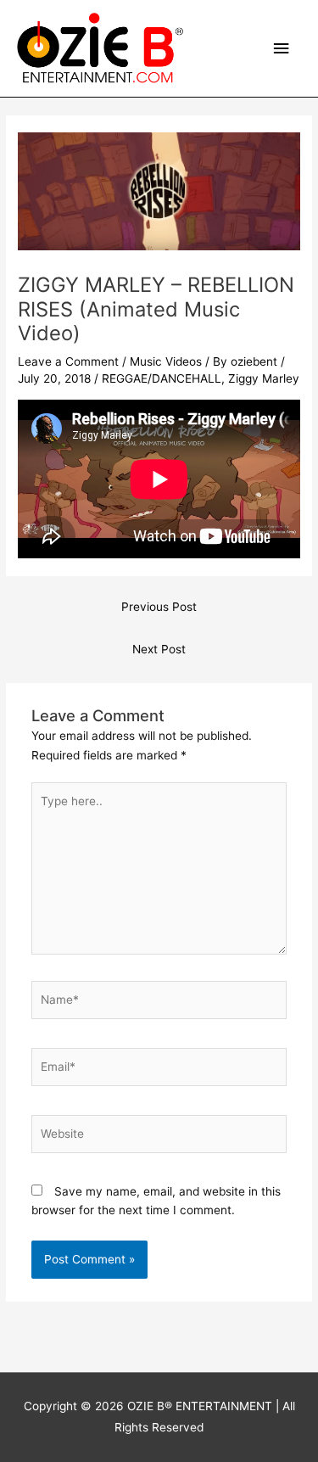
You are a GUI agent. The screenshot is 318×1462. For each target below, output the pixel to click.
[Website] (159, 1137)
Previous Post (159, 606)
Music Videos (166, 361)
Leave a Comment (68, 361)
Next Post (159, 649)
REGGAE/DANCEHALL (161, 378)
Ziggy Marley (263, 378)
